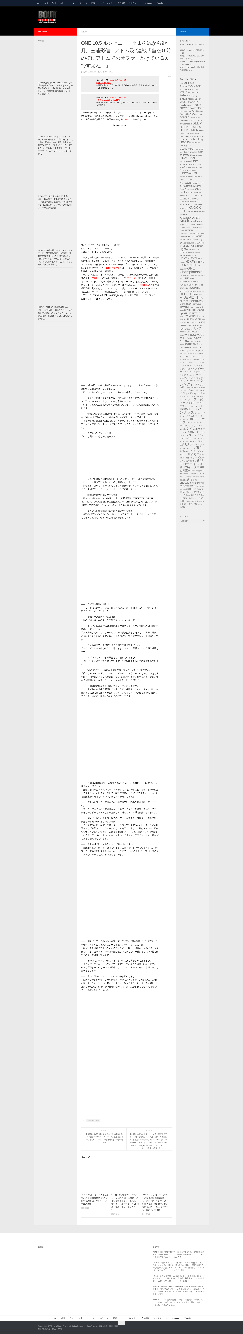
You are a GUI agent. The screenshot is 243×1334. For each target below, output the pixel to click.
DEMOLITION (186, 133)
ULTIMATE (183, 332)
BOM (183, 104)
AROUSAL (191, 92)
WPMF (182, 344)
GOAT (193, 155)
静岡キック (185, 507)
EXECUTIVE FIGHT (198, 136)
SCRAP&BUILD (185, 307)
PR (195, 284)
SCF (191, 304)
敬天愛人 (192, 461)
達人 (186, 504)
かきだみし (200, 351)
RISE (184, 297)
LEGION (189, 230)
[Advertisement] (159, 17)
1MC (182, 83)
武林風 (183, 492)
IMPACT (194, 167)
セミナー (192, 403)
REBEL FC (183, 291)
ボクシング (190, 423)
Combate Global (195, 117)
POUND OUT (195, 281)
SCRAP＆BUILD (196, 307)
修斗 (199, 448)
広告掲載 (121, 3)
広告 (182, 461)
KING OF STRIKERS (191, 204)
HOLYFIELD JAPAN (186, 164)
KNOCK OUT (190, 209)
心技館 (186, 461)
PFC (187, 278)
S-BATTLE (184, 304)
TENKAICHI (192, 316)
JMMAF (198, 186)
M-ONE (199, 236)
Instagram (149, 3)
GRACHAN (187, 158)
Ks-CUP (192, 221)
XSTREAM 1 (191, 344)
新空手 (186, 470)
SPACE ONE (190, 310)
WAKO (182, 335)
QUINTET (196, 287)
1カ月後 (132, 278)
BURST (190, 114)
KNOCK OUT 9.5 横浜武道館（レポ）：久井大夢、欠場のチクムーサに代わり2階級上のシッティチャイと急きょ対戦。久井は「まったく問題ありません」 (55, 313)
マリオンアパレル (185, 426)
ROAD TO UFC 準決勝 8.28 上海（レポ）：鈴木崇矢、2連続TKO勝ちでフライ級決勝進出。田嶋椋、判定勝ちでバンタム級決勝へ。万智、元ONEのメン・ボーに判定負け (55, 202)
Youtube (160, 3)
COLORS (184, 117)
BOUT (198, 105)
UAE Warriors (189, 329)
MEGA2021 (187, 243)
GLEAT (186, 152)
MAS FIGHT (184, 240)
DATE (182, 124)
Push (54, 3)
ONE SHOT (191, 275)
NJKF (189, 261)
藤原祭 (193, 501)
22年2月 (95, 278)
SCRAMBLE (197, 304)
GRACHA (199, 155)
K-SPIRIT (189, 193)
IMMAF (188, 167)
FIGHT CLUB (186, 140)
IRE (195, 177)
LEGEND (193, 224)
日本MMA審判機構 (196, 471)
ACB (193, 86)
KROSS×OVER (190, 217)
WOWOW (198, 341)
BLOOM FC (193, 102)
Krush (184, 221)
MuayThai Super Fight (191, 247)
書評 (197, 476)
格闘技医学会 (189, 486)
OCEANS (183, 269)
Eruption (183, 136)
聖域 (182, 501)
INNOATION (192, 170)
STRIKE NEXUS (191, 313)
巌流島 (201, 457)
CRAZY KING (184, 120)
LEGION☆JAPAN (186, 233)
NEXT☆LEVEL (189, 258)
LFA (201, 233)
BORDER (190, 105)
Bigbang (185, 98)
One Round (183, 275)
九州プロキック (193, 444)
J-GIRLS (189, 180)
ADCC (182, 89)
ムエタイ (186, 428)
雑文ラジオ (201, 504)
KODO (191, 211)
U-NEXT (127, 119)
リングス (186, 441)
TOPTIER (196, 322)
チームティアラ (190, 406)
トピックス (83, 3)
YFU (200, 344)
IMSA (186, 170)
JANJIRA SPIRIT (198, 183)
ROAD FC (184, 301)
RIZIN (193, 297)
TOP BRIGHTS (186, 322)
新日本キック (188, 467)
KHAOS (184, 195)
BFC (190, 96)
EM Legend (195, 133)
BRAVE (183, 108)
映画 (194, 477)
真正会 (193, 495)
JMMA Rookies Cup (187, 189)
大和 (195, 458)
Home (38, 3)
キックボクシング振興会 (191, 366)
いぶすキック (190, 351)
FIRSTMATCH (195, 143)
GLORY (193, 152)
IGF (183, 167)
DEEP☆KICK (189, 130)
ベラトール (198, 416)
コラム (189, 375)
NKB (197, 261)
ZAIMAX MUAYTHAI (193, 347)
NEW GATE (194, 255)
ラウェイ (191, 435)
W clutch (190, 338)
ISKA (199, 176)
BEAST (197, 92)
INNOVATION (189, 173)
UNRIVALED (192, 332)
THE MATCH (194, 319)
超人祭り (200, 501)
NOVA (199, 265)
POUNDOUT (185, 281)
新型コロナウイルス (191, 462)
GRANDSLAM (185, 162)
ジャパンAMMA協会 (192, 388)
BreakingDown (185, 111)
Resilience (197, 294)
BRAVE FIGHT (196, 108)
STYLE (182, 316)
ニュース (71, 3)
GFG (189, 146)
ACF (198, 86)
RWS (200, 300)
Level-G (196, 233)
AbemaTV (186, 86)
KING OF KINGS (195, 202)
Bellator (184, 95)
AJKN (187, 89)
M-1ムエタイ (190, 236)
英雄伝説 (188, 501)
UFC (197, 328)
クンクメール (191, 372)
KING (188, 202)
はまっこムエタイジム (192, 356)
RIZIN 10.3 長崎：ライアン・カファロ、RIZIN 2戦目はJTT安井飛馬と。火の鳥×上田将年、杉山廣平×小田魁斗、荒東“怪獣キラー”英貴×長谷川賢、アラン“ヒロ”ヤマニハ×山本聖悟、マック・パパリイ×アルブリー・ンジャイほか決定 (55, 145)
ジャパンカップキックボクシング (192, 390)
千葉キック (188, 458)
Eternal (188, 136)
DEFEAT (201, 130)
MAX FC (191, 240)
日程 (93, 3)
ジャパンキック (192, 393)
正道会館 (200, 489)
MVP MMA (191, 252)
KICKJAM (183, 202)
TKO (203, 320)
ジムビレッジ (106, 3)
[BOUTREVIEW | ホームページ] (47, 16)
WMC (192, 341)
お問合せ (132, 3)
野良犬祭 (193, 504)
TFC (199, 316)
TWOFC (196, 325)
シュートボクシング (191, 382)
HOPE (195, 164)
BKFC (192, 99)
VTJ (199, 332)
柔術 (189, 479)
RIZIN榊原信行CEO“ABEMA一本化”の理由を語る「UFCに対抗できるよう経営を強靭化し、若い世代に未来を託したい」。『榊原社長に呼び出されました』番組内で (55, 88)
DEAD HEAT (188, 124)
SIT (203, 307)
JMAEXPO (189, 186)
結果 (62, 3)
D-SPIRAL (199, 120)
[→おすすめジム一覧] (117, 80)
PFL (192, 278)
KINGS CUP (184, 208)
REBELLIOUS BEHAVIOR (196, 291)
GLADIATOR (188, 148)
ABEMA (189, 83)
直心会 (188, 495)
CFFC (196, 114)
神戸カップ (193, 498)
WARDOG (190, 334)
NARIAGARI (184, 255)
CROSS (192, 120)
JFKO (182, 186)
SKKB (182, 310)
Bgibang (194, 96)
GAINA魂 (183, 146)
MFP (192, 243)
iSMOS (182, 180)
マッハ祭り (199, 423)
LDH (187, 224)
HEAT (194, 161)
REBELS (186, 294)
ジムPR (195, 384)
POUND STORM (186, 285)
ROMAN (193, 301)
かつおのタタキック (186, 353)
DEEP (197, 123)
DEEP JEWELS (190, 127)
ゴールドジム (195, 378)
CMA (200, 114)
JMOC (198, 189)
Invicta (191, 177)
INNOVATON (184, 177)
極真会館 (191, 489)
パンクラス (191, 410)
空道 (201, 498)
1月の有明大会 (113, 268)
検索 (46, 3)
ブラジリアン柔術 (188, 416)
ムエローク (193, 432)
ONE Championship (93, 1120)
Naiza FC (198, 252)
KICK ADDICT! (192, 196)
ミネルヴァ (196, 425)
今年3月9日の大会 (146, 285)
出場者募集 (192, 454)
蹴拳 (182, 504)
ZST (182, 350)
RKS (200, 298)
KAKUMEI (197, 193)
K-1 (182, 192)
